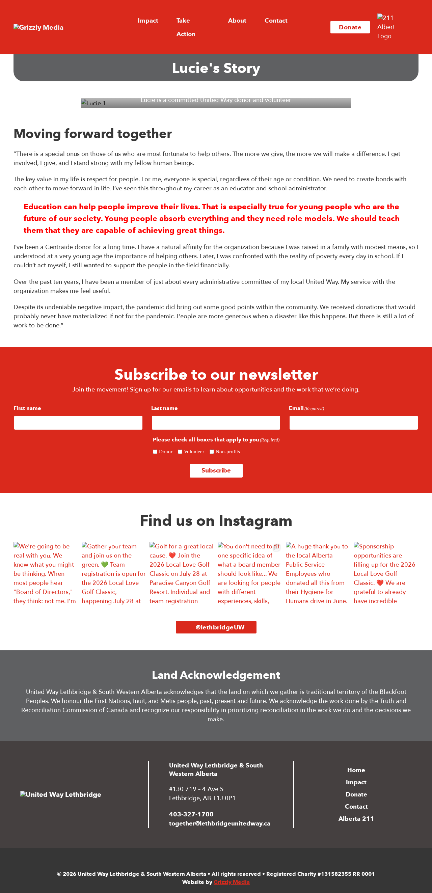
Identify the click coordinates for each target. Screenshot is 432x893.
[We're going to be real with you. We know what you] (46, 574)
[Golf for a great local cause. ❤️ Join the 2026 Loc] (182, 574)
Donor (165, 451)
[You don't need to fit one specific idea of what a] (250, 574)
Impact (356, 782)
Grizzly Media (232, 882)
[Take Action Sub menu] (215, 27)
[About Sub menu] (252, 21)
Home (356, 770)
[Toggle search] (408, 27)
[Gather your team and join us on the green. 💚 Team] (114, 574)
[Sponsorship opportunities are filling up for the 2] (386, 574)
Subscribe (216, 470)
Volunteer (194, 451)
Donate (350, 27)
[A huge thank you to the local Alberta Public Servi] (318, 574)
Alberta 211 (356, 818)
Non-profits (228, 451)
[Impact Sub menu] (164, 21)
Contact (276, 20)
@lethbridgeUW (220, 627)
